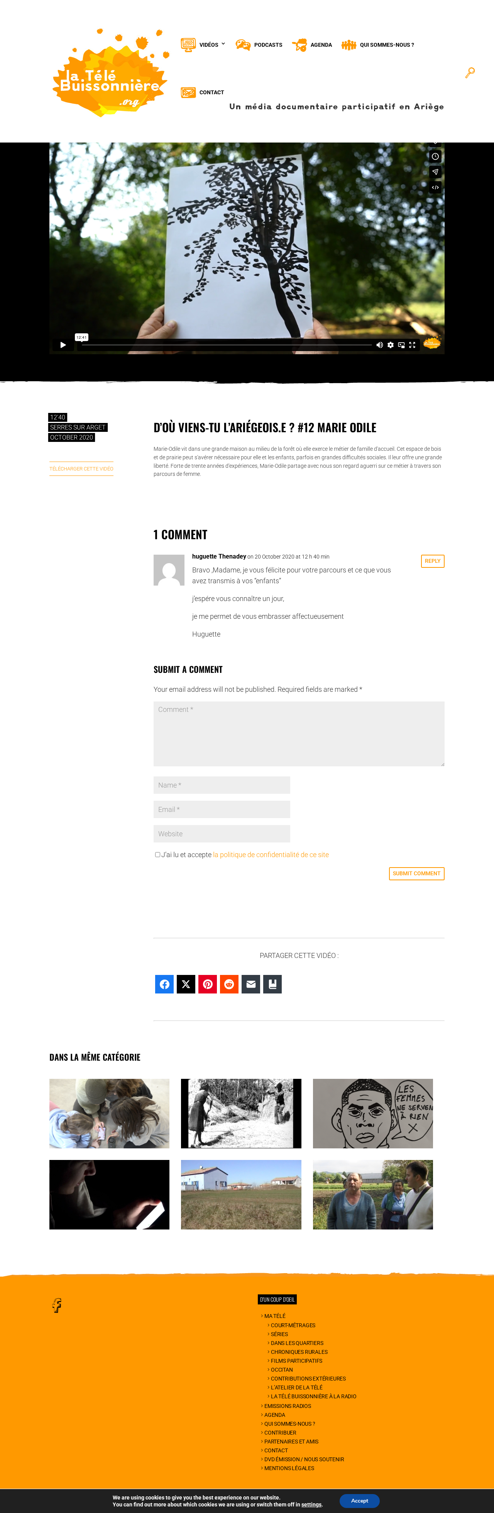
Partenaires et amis (291, 1441)
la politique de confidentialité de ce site (271, 855)
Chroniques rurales (299, 1352)
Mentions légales (289, 1468)
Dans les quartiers (297, 1343)
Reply (433, 561)
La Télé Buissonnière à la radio (314, 1396)
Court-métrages (293, 1325)
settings (311, 1504)
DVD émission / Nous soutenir (304, 1459)
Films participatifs (296, 1361)
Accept (359, 1501)
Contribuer (280, 1433)
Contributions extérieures (308, 1378)
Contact (276, 1450)
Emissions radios (287, 1406)
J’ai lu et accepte (245, 855)
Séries (279, 1334)
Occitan (282, 1370)
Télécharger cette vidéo (81, 469)
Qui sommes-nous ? (289, 1424)
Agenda (274, 1415)
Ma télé (274, 1316)
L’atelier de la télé (297, 1387)
